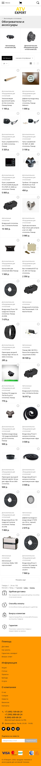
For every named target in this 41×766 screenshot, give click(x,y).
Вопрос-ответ (7, 657)
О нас (4, 692)
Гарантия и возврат (9, 653)
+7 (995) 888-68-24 (13, 714)
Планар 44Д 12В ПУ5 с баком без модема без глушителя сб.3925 (30, 352)
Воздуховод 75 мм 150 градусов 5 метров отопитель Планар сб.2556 (9, 312)
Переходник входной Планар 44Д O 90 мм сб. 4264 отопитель (10, 354)
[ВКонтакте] (13, 729)
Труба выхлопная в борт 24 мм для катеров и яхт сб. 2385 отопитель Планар (30, 228)
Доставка (5, 646)
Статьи (4, 671)
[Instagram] (18, 729)
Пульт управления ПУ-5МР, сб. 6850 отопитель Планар (28, 144)
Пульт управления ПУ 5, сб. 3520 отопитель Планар (10, 144)
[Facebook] (8, 729)
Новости (5, 699)
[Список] (34, 63)
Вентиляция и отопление (12, 18)
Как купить (6, 650)
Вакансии (5, 702)
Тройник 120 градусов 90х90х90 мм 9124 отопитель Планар (30, 184)
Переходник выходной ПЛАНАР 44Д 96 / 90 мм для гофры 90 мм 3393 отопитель (10, 480)
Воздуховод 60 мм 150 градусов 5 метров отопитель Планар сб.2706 (9, 523)
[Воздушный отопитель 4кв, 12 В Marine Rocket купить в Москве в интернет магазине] (30, 373)
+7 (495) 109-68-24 (13, 711)
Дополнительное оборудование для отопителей (8, 93)
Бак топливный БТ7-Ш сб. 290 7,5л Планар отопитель (30, 271)
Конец (32, 588)
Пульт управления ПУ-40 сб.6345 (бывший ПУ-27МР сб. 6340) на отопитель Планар (10, 185)
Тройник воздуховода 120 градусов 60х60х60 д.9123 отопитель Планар (10, 437)
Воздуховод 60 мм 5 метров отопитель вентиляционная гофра (30, 479)
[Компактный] (37, 63)
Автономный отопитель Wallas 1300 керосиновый (10, 563)
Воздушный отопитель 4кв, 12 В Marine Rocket (30, 392)
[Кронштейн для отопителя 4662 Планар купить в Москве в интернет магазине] (10, 248)
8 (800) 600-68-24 (13, 717)
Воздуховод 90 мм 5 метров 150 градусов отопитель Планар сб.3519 (29, 566)
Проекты (5, 674)
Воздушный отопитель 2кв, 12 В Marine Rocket (10, 224)
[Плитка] (30, 63)
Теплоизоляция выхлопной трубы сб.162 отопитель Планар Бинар (8, 102)
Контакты (5, 706)
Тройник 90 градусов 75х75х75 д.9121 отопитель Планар (9, 395)
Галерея (5, 696)
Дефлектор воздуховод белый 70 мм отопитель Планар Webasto (30, 102)
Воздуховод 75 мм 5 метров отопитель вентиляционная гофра (30, 436)
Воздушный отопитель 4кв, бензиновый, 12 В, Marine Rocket (30, 309)
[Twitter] (3, 729)
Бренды (5, 678)
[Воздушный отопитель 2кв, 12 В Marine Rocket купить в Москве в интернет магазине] (10, 205)
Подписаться (31, 741)
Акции (4, 668)
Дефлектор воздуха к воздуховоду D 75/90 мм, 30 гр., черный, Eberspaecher (29, 521)
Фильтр (8, 58)
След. (26, 588)
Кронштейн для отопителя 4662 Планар (10, 270)
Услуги (4, 681)
